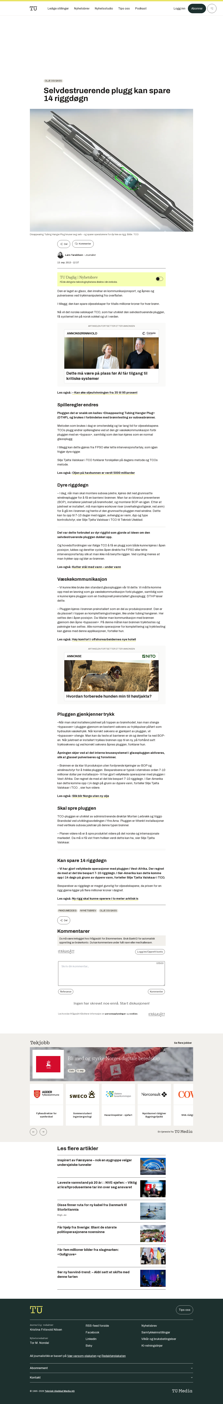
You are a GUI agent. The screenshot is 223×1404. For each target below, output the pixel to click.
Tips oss (184, 1309)
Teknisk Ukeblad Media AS (60, 1391)
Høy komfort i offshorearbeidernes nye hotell (104, 639)
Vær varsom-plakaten (81, 1356)
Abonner (197, 8)
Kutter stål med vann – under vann (96, 567)
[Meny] (211, 8)
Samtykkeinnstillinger (155, 1332)
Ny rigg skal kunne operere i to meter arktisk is (105, 898)
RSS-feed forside (97, 1325)
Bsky (89, 1345)
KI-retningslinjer (152, 1345)
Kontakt (35, 1377)
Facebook (92, 1332)
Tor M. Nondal (39, 1343)
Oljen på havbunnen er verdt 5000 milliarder (103, 472)
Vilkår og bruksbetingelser (158, 1339)
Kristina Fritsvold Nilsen (46, 1329)
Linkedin (91, 1339)
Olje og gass (53, 81)
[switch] (159, 279)
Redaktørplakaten (113, 1356)
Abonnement (39, 1368)
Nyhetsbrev (88, 910)
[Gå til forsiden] (33, 8)
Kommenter (85, 244)
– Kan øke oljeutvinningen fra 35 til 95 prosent (104, 392)
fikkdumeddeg (67, 910)
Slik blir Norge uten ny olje (90, 796)
